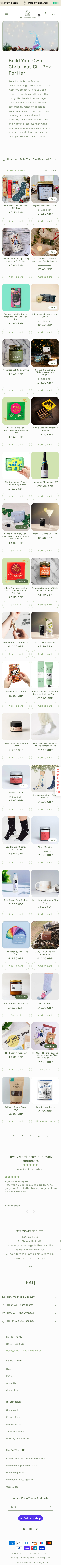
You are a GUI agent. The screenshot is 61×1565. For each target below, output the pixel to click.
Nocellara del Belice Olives (16, 370)
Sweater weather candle (16, 1003)
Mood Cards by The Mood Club (16, 953)
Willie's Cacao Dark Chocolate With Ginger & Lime (16, 430)
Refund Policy (13, 1424)
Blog (8, 1369)
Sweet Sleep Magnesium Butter (16, 744)
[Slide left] (23, 1267)
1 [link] (13, 1136)
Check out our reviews (30, 1169)
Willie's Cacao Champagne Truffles (45, 429)
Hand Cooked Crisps (45, 1107)
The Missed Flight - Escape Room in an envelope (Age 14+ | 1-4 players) (45, 1055)
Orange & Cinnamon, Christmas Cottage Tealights (45, 372)
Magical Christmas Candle (45, 206)
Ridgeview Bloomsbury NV (45, 482)
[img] (30, 1165)
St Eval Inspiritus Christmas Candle (45, 315)
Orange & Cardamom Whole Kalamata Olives (45, 589)
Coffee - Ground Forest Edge (16, 1108)
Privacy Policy (14, 1417)
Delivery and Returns (17, 1438)
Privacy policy (43, 1558)
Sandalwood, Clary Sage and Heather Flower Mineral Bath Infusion (16, 536)
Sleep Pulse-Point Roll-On (16, 642)
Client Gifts (12, 1487)
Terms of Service (15, 1431)
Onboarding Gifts (15, 1472)
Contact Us (12, 1390)
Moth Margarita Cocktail (45, 534)
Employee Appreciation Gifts (21, 1465)
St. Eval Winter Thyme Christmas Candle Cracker (45, 260)
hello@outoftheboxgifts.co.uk (24, 1350)
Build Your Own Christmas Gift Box (15, 207)
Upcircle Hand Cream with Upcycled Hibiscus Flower (45, 692)
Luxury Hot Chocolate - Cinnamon (45, 953)
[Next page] (47, 1136)
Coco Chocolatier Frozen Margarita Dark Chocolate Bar (15, 316)
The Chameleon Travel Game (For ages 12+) (16, 483)
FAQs (9, 1376)
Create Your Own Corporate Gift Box (25, 1458)
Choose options (45, 1121)
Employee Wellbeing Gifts (19, 1479)
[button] (6, 13)
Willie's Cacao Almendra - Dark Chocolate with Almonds (16, 590)
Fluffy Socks (45, 1003)
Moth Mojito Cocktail (45, 642)
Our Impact (12, 1410)
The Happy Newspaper (16, 1053)
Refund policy (27, 1558)
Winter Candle (16, 792)
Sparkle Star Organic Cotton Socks (16, 848)
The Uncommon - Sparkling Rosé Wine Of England (16, 260)
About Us (11, 1383)
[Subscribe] (49, 1507)
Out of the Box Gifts (29, 1554)
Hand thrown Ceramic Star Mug (45, 901)
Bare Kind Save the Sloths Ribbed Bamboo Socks (45, 744)
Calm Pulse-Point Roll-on (16, 900)
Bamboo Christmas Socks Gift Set (45, 796)
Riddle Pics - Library (16, 691)
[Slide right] (37, 1267)
